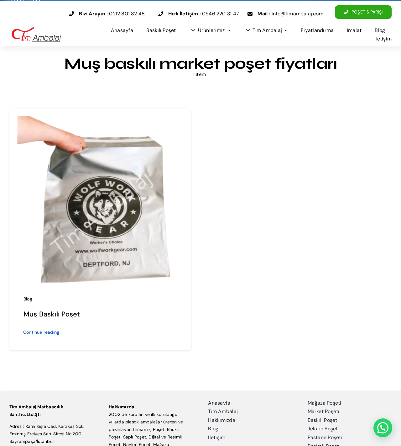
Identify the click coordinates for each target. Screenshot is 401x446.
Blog (27, 299)
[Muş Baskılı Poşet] (100, 120)
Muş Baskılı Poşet (51, 314)
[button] (382, 427)
